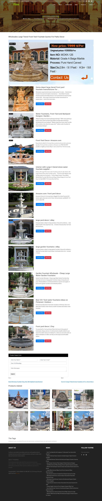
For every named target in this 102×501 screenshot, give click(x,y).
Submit (25, 30)
